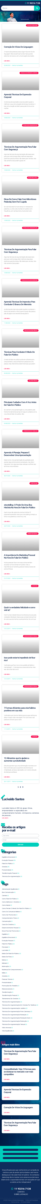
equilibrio (5, 934)
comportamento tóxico (10, 918)
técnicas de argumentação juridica (14, 1008)
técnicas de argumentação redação (15, 1014)
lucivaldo (6, 950)
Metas (5, 960)
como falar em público (10, 899)
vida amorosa (7, 1027)
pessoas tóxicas (8, 979)
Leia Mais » (7, 61)
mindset (5, 963)
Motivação (6, 966)
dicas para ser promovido (11, 931)
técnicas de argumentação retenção (15, 1021)
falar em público (8, 944)
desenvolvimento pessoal (11, 927)
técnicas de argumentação (12, 1002)
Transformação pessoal (10, 873)
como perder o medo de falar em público (16, 908)
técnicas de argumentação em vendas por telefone (20, 1005)
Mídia (4, 973)
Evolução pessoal (8, 860)
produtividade (7, 982)
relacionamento (8, 989)
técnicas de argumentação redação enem (17, 1018)
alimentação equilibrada (10, 889)
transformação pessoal (10, 995)
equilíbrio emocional (9, 937)
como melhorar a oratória (11, 902)
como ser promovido (9, 915)
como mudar (7, 905)
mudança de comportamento (12, 969)
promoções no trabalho (10, 985)
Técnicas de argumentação (12, 876)
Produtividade (7, 870)
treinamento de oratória (11, 998)
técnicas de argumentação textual (14, 1024)
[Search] (37, 8)
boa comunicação (8, 892)
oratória (5, 976)
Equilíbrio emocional (9, 857)
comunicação (7, 921)
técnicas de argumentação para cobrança (17, 1011)
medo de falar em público (11, 953)
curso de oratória (8, 924)
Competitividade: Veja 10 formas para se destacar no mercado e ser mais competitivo (20, 1072)
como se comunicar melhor (11, 911)
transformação (7, 992)
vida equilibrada (8, 1031)
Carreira (5, 895)
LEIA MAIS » (5, 818)
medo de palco (7, 956)
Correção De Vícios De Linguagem (18, 47)
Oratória (5, 866)
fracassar (6, 947)
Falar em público (8, 863)
